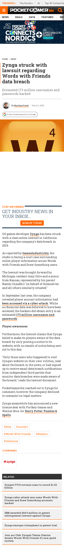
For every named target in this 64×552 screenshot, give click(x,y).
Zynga (34, 234)
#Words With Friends (17, 434)
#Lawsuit (22, 426)
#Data (7, 426)
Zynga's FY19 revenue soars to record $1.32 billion (31, 486)
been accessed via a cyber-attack (25, 303)
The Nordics (26, 3)
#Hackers (42, 434)
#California (11, 441)
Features (47, 17)
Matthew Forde (21, 105)
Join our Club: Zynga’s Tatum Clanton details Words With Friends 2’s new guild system (30, 538)
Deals (19, 17)
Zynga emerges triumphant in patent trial (31, 525)
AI (38, 3)
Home (5, 59)
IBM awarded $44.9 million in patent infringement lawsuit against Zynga (27, 514)
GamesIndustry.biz (35, 253)
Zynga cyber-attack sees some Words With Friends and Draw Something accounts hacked (31, 500)
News (5, 17)
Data (32, 17)
